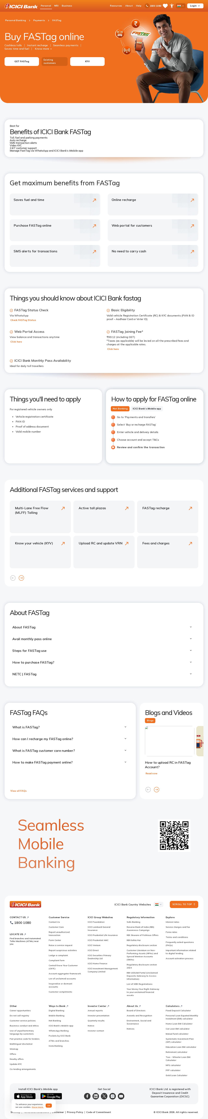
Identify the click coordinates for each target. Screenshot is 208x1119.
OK (48, 1105)
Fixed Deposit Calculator (178, 1010)
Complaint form (57, 960)
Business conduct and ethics (24, 1025)
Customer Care (56, 927)
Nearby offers (17, 1059)
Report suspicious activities (63, 950)
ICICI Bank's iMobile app (61, 1025)
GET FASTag (21, 61)
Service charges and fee (178, 927)
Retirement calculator (176, 1052)
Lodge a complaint (58, 955)
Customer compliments (60, 992)
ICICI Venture (94, 945)
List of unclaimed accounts (62, 978)
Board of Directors (136, 1010)
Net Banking (55, 1020)
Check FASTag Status (23, 320)
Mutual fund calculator (177, 1034)
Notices (131, 1029)
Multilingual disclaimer (21, 1044)
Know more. (38, 1107)
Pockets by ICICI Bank (60, 1036)
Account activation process (179, 958)
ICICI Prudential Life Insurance (103, 935)
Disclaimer (58, 1112)
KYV (87, 61)
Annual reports (95, 1010)
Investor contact (96, 1030)
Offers (13, 1054)
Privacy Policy (75, 1112)
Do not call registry (19, 1015)
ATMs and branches (59, 1041)
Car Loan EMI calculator (178, 1029)
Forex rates (171, 932)
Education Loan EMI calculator (181, 1047)
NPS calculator (173, 1065)
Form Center (55, 940)
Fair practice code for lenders (24, 1039)
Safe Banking (133, 922)
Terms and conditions (177, 937)
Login (193, 5)
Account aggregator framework (65, 973)
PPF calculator (173, 1070)
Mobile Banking (56, 1015)
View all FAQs (18, 790)
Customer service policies (23, 1020)
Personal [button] (46, 5)
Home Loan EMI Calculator (179, 1023)
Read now (151, 773)
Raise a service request (60, 945)
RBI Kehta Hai (134, 940)
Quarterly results (96, 1020)
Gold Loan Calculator (176, 1075)
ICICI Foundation (96, 922)
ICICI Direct (93, 950)
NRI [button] (56, 5)
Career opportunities (20, 1010)
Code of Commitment (98, 1112)
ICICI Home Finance (97, 963)
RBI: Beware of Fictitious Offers (142, 935)
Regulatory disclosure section (142, 945)
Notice (91, 1025)
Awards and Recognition (139, 1015)
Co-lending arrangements (23, 1069)
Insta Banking (56, 1046)
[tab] (120, 408)
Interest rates (172, 922)
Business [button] (67, 5)
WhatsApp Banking (59, 1030)
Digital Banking (56, 1010)
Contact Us (54, 922)
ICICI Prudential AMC (98, 940)
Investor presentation (99, 1015)
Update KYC (16, 1064)
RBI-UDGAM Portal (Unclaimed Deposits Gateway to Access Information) (142, 976)
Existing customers (50, 61)
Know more (42, 48)
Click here (16, 341)
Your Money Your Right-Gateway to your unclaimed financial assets (143, 992)
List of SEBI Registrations (139, 984)
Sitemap (14, 1049)
